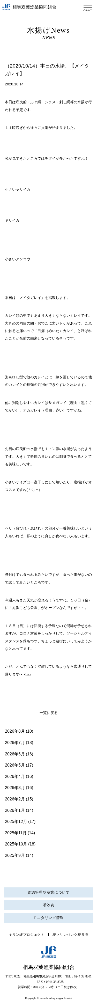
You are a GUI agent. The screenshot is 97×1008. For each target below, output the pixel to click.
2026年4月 (15, 776)
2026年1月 (15, 810)
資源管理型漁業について (48, 892)
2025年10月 (16, 844)
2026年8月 (15, 731)
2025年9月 (15, 855)
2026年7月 (15, 742)
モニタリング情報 (48, 918)
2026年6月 (15, 754)
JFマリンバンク (65, 935)
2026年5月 (15, 765)
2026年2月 (15, 799)
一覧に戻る (49, 713)
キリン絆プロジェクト (26, 935)
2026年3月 (15, 787)
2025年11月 (16, 833)
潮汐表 (48, 905)
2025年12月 (16, 821)
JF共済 (83, 935)
